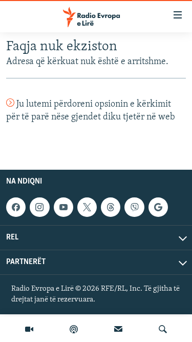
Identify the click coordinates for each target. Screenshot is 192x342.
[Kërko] (162, 329)
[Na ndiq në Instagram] (39, 207)
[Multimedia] (29, 329)
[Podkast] (73, 329)
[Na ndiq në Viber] (134, 207)
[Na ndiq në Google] (158, 207)
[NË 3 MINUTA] (118, 329)
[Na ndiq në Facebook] (16, 207)
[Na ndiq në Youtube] (63, 207)
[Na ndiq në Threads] (110, 207)
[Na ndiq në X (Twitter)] (87, 207)
